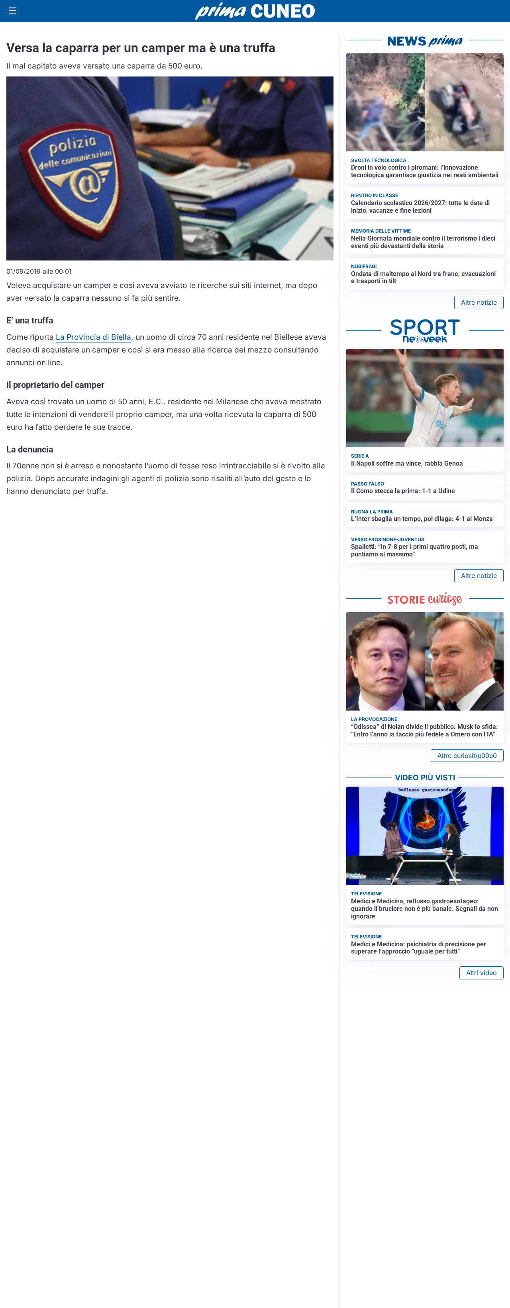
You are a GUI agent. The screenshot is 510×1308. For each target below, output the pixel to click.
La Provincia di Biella (93, 337)
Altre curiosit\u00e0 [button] (467, 756)
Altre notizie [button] (479, 302)
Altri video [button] (481, 973)
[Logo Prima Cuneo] (255, 11)
